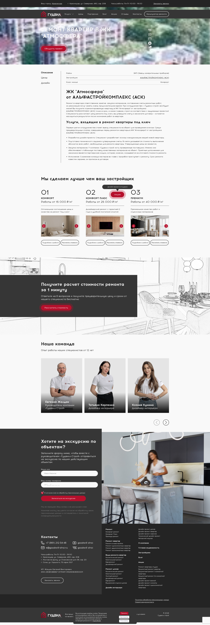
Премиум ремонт (112, 536)
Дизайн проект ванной (147, 581)
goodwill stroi (85, 542)
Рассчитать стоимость (70, 242)
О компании (143, 543)
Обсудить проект (53, 48)
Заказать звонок (161, 4)
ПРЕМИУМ (137, 198)
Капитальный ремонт (114, 560)
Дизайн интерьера (114, 588)
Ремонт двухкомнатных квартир (118, 548)
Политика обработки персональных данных (152, 600)
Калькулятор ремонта (157, 14)
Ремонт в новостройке (114, 543)
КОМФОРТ (47, 198)
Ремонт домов (112, 569)
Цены (80, 14)
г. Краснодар (47, 557)
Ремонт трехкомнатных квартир (118, 550)
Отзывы (124, 14)
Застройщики (144, 553)
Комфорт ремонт (112, 532)
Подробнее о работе (50, 243)
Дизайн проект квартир (147, 531)
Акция (117, 194)
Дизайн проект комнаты (147, 583)
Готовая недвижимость (148, 548)
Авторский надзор (145, 538)
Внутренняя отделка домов (116, 583)
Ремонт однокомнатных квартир (118, 546)
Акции (114, 14)
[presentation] (157, 422)
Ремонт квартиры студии (148, 567)
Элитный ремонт (112, 576)
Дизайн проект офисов (147, 534)
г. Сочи (44, 562)
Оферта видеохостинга (144, 602)
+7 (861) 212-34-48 (56, 542)
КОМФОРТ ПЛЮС (96, 198)
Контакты (137, 14)
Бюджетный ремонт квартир (149, 569)
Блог (105, 14)
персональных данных (76, 493)
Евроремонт (110, 562)
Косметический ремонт (114, 557)
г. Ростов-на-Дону (49, 560)
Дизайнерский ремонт (114, 564)
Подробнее (96, 621)
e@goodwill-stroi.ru (57, 547)
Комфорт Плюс (111, 534)
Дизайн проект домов (146, 529)
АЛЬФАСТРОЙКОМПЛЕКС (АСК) (154, 78)
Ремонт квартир (113, 541)
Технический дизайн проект (149, 536)
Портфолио (93, 14)
